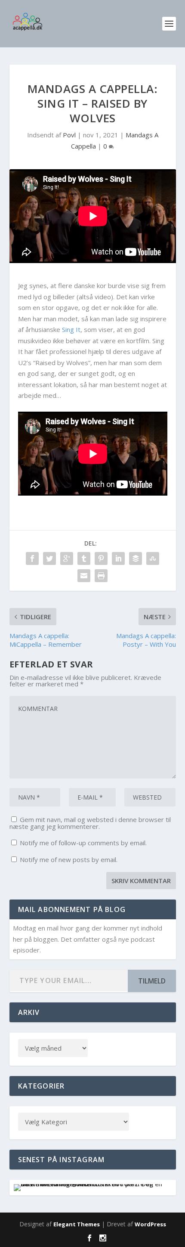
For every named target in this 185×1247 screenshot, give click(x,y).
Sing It (71, 329)
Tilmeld (152, 981)
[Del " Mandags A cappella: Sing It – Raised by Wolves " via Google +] (66, 558)
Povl (69, 134)
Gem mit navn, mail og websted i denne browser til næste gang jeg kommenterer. (90, 823)
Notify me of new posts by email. (68, 859)
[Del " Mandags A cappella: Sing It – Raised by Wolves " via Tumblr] (83, 558)
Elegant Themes (76, 1224)
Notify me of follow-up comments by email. (83, 842)
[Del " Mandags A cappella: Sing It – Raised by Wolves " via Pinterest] (101, 558)
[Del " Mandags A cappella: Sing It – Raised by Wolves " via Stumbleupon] (152, 558)
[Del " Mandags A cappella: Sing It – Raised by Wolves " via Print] (101, 575)
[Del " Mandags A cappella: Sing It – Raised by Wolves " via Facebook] (32, 558)
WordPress (150, 1224)
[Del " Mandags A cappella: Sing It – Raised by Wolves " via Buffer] (135, 558)
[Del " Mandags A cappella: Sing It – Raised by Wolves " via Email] (83, 575)
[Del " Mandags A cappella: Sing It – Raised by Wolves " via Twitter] (49, 558)
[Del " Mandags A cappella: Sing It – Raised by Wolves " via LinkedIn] (118, 558)
